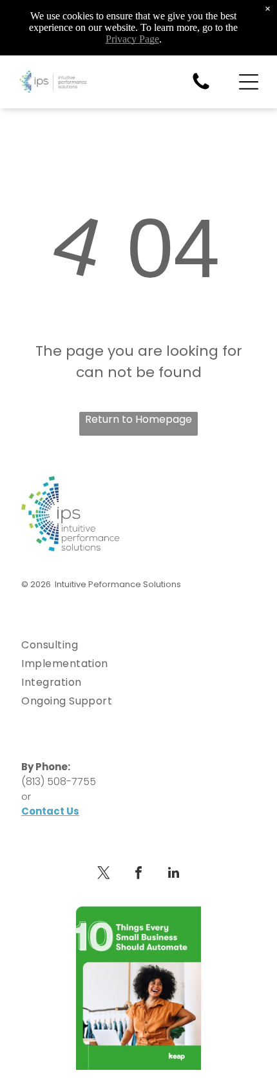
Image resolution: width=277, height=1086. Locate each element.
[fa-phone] (201, 88)
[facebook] (138, 874)
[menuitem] (138, 644)
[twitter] (103, 874)
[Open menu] (248, 82)
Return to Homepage (138, 419)
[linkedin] (173, 874)
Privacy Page (132, 39)
